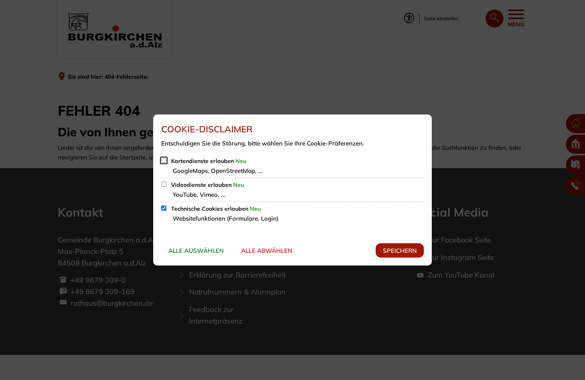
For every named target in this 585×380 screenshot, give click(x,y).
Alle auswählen (196, 250)
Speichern (400, 250)
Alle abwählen (266, 250)
